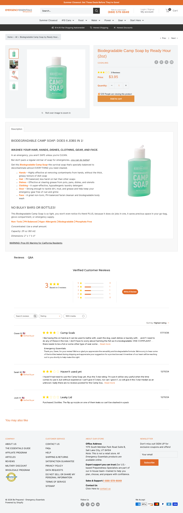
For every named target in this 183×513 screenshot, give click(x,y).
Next (173, 38)
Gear (120, 20)
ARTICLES (10, 457)
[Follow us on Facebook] (82, 504)
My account (147, 11)
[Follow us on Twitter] (87, 504)
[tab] (17, 129)
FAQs (48, 448)
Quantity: (102, 85)
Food (81, 20)
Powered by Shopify (14, 502)
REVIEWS (10, 461)
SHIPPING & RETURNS (57, 457)
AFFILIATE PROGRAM (16, 452)
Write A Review (130, 292)
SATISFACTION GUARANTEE (60, 461)
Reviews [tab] (19, 257)
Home (10, 37)
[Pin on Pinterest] (161, 62)
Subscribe (149, 462)
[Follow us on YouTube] (93, 504)
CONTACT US (52, 444)
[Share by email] (171, 62)
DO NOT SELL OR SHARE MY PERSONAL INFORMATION (60, 476)
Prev (164, 38)
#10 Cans (66, 20)
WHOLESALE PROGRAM (17, 470)
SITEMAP (50, 486)
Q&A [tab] (30, 257)
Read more (105, 344)
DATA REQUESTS (54, 470)
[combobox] (50, 316)
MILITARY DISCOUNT (16, 465)
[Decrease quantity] (112, 85)
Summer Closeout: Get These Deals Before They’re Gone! (91, 2)
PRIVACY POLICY (54, 465)
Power (107, 20)
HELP (48, 452)
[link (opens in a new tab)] (11, 473)
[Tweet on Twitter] (166, 62)
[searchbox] (23, 316)
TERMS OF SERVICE (56, 481)
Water (94, 20)
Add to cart (116, 98)
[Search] (96, 11)
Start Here (135, 20)
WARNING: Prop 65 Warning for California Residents (36, 243)
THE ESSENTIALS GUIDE (18, 448)
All (16, 37)
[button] (167, 10)
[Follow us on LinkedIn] (98, 504)
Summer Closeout (48, 20)
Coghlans (103, 63)
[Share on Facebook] (156, 62)
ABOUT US (10, 444)
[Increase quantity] (126, 85)
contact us (105, 488)
